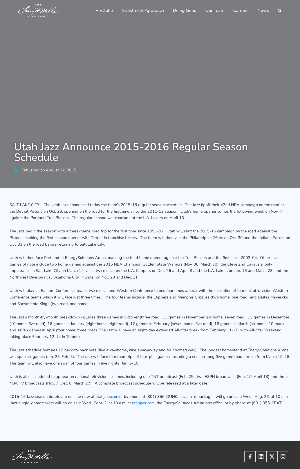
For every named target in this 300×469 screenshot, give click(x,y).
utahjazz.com (107, 396)
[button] (280, 11)
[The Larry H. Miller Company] (38, 10)
